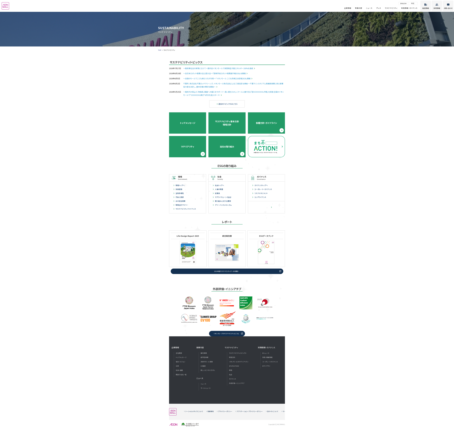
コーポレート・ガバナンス (263, 189)
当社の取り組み (227, 146)
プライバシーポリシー (225, 411)
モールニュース (206, 388)
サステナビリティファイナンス (186, 209)
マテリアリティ (187, 146)
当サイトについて (272, 411)
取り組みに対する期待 (223, 201)
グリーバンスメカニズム (223, 205)
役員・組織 (179, 370)
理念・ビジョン (180, 362)
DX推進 (203, 366)
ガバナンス (232, 379)
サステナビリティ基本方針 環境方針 (227, 123)
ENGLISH (403, 3)
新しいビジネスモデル (208, 370)
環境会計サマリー (182, 205)
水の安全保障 (180, 201)
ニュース (369, 8)
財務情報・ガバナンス (409, 8)
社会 (230, 375)
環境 (230, 370)
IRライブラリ (266, 366)
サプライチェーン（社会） (223, 197)
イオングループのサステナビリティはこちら (226, 334)
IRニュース (265, 353)
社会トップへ (219, 185)
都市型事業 (204, 357)
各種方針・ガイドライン (266, 122)
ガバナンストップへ (261, 185)
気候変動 (179, 189)
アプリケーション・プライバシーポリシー (250, 411)
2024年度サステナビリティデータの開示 (226, 271)
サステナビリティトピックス (237, 353)
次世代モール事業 (207, 362)
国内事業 (204, 353)
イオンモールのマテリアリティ (238, 362)
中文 (412, 3)
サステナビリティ (391, 8)
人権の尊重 (219, 189)
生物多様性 (180, 193)
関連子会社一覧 (181, 375)
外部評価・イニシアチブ (236, 383)
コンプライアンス (260, 197)
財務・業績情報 (267, 357)
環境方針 (232, 357)
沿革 (177, 366)
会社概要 (179, 353)
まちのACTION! (234, 366)
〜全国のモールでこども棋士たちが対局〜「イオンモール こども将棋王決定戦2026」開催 (217, 78)
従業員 (217, 193)
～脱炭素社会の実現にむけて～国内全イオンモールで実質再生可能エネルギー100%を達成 (218, 68)
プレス (378, 8)
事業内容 (358, 8)
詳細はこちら (265, 207)
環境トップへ (180, 185)
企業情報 (347, 8)
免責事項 (210, 411)
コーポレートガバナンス (270, 362)
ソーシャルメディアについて (194, 411)
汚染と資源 (180, 197)
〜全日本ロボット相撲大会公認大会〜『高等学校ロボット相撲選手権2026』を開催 (214, 73)
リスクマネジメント (261, 193)
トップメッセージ (187, 122)
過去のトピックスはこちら (228, 104)
